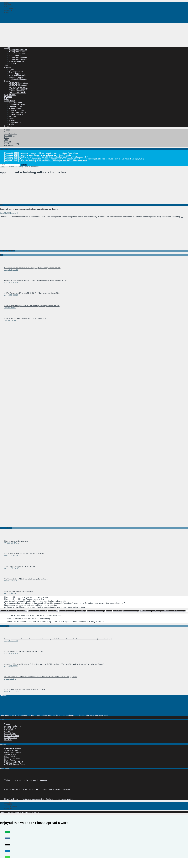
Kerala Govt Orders (11, 736)
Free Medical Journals (13, 748)
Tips (6, 140)
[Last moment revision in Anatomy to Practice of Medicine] (8, 550)
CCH (21, 611)
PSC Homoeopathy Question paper (153, 611)
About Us (8, 803)
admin (13, 213)
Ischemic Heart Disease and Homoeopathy (31, 780)
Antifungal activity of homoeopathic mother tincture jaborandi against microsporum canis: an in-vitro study (44, 607)
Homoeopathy (63, 611)
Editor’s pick (4, 626)
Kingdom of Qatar (15, 106)
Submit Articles (10, 8)
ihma (110, 611)
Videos (7, 130)
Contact (7, 12)
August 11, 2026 (10, 282)
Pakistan (12, 118)
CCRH (25, 611)
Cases (6, 138)
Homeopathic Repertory (18, 57)
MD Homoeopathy (16, 71)
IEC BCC (8, 740)
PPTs (6, 99)
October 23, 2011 (11, 543)
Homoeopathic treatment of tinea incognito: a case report (26, 597)
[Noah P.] (7, 795)
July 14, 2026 (9, 308)
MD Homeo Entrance (17, 87)
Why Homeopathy (11, 750)
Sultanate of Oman (16, 108)
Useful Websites (10, 756)
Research (8, 126)
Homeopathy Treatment (13, 752)
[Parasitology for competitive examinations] (8, 588)
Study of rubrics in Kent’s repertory (16, 541)
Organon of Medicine (17, 54)
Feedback (8, 808)
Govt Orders (9, 146)
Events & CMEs (10, 728)
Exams (7, 81)
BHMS (11, 69)
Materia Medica (15, 55)
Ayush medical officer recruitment (10, 611)
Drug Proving (14, 63)
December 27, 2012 (12, 555)
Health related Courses (18, 79)
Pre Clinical (8, 730)
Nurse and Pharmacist (17, 75)
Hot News (8, 5)
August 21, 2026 (10, 641)
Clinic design (9, 136)
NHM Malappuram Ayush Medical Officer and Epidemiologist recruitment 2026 (32, 306)
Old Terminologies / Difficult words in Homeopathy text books (26, 579)
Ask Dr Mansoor (10, 807)
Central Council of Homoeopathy (37, 611)
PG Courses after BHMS (13, 762)
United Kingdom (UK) (17, 114)
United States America (17, 112)
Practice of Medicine (16, 61)
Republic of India (15, 103)
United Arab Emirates (17, 105)
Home (6, 3)
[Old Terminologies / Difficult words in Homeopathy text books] (8, 575)
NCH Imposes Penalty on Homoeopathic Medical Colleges (24, 689)
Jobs (6, 65)
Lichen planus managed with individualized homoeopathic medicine (30, 605)
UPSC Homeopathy (12, 758)
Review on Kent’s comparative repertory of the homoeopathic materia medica (42, 799)
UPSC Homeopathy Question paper (174, 611)
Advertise (8, 805)
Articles (7, 48)
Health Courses (10, 760)
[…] (182, 217)
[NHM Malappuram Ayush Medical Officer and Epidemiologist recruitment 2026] (8, 302)
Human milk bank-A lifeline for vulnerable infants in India (24, 651)
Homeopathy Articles (17, 52)
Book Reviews (10, 734)
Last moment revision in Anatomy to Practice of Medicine (24, 554)
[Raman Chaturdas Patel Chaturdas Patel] (7, 786)
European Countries (16, 110)
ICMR (107, 611)
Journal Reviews (10, 754)
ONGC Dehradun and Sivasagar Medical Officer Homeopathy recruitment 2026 (32, 293)
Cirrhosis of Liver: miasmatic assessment (54, 790)
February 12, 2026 (11, 691)
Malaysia (12, 116)
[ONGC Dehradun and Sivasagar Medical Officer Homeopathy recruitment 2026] (8, 289)
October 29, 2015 (11, 568)
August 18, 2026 (10, 653)
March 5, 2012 (9, 581)
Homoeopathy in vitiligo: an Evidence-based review (24, 599)
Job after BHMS (117, 611)
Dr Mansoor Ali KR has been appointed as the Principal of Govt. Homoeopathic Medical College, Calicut (40, 677)
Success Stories (10, 738)
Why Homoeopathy (11, 144)
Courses (7, 67)
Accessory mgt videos (12, 726)
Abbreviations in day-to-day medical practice (19, 566)
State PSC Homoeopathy (18, 89)
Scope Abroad (9, 101)
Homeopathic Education (18, 50)
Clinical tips (8, 732)
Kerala (11, 124)
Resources (8, 7)
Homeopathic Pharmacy (18, 59)
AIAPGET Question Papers (14, 764)
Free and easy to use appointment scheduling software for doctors (29, 209)
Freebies (7, 142)
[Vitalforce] (7, 776)
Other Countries (15, 122)
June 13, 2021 (5, 213)
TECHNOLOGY (10, 134)
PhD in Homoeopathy (17, 73)
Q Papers (8, 97)
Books (6, 132)
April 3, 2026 (9, 679)
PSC (141, 611)
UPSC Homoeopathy (17, 91)
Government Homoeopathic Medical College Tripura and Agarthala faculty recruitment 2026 (36, 280)
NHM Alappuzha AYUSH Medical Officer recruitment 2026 (25, 318)
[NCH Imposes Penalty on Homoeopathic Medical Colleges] (8, 686)
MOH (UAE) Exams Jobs (18, 83)
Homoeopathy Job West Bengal (76, 611)
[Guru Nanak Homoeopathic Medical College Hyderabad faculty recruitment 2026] (8, 264)
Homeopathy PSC (53, 611)
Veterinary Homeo (16, 77)
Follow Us (8, 10)
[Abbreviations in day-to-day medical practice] (8, 562)
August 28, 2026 (10, 270)
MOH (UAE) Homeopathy (18, 85)
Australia (12, 120)
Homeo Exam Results (17, 93)
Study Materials (10, 95)
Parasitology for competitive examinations (18, 591)
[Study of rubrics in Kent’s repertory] (8, 537)
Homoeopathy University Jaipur (96, 611)
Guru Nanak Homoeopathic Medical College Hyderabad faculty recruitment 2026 (32, 268)
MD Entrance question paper (131, 611)
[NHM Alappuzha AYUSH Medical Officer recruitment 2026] (8, 315)
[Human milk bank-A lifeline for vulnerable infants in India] (8, 648)
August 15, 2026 (10, 666)
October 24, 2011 (11, 593)
